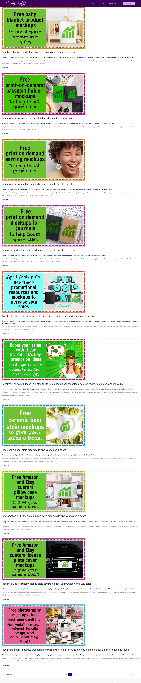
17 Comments (6, 455)
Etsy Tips (26, 57)
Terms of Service (63, 681)
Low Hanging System (36, 57)
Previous (8, 674)
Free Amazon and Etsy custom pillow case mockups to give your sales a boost (44, 516)
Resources (102, 57)
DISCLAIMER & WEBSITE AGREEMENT (79, 681)
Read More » (5, 67)
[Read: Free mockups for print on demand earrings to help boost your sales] (43, 159)
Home (82, 3)
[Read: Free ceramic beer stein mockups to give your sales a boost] (43, 425)
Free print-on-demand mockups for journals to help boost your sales (38, 250)
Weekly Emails (126, 57)
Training (112, 3)
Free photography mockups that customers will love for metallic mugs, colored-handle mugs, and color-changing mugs (65, 649)
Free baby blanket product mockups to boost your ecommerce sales (38, 52)
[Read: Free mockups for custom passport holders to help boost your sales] (43, 93)
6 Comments (5, 521)
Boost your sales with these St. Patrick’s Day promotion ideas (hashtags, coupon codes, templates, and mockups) (63, 384)
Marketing (64, 57)
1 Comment (5, 189)
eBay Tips (20, 57)
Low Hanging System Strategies (52, 57)
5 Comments (5, 255)
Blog (102, 3)
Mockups (70, 57)
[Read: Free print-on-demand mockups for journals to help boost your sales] (43, 225)
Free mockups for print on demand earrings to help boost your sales (38, 184)
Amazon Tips (13, 57)
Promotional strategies (108, 321)
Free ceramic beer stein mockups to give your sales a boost (34, 450)
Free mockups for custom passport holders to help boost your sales (38, 118)
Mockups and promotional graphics (89, 57)
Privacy (53, 681)
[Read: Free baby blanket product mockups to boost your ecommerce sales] (43, 27)
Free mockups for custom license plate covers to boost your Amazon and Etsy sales (46, 583)
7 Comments (5, 57)
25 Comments (6, 655)
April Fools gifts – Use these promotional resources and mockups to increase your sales (49, 316)
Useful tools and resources (113, 57)
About (92, 3)
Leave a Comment (7, 123)
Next (134, 674)
